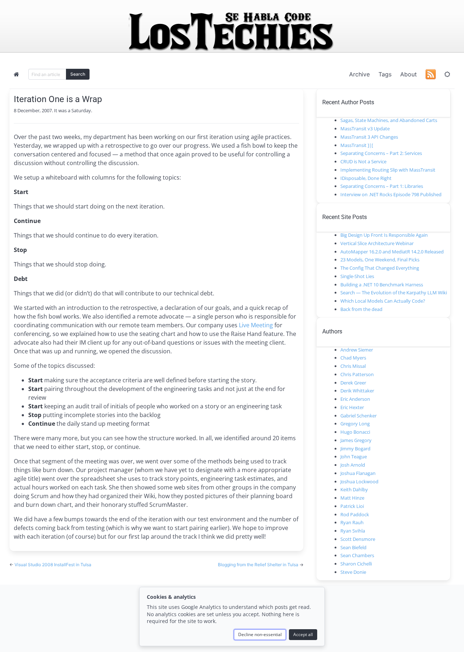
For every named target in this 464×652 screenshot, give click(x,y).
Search (77, 74)
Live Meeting (256, 325)
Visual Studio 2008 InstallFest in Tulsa (52, 564)
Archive (359, 74)
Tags (385, 74)
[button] (447, 74)
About (408, 74)
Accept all (303, 634)
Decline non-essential (260, 634)
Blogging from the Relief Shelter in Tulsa (258, 564)
